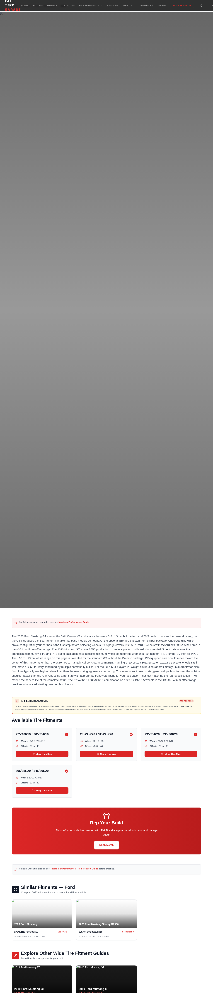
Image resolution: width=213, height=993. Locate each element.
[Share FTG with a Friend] (201, 5)
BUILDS (38, 5)
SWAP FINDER (184, 5)
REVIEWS (113, 5)
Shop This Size (44, 754)
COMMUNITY (145, 5)
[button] (106, 701)
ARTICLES (68, 5)
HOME (25, 5)
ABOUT (162, 5)
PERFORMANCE (89, 5)
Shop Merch (106, 845)
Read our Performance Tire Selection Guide (75, 868)
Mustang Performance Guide (73, 622)
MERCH (128, 5)
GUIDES (52, 5)
